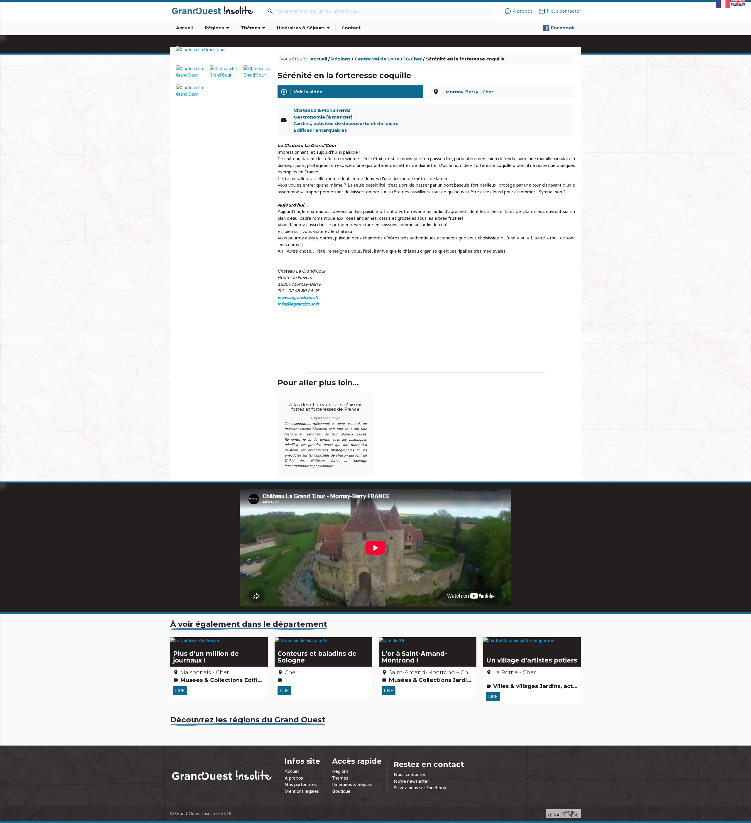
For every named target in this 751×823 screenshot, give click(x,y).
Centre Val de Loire (377, 59)
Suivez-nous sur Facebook (420, 787)
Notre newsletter (411, 781)
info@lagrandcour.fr (298, 304)
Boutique (341, 791)
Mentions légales (302, 791)
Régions (218, 27)
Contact (351, 28)
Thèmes (254, 27)
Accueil (184, 28)
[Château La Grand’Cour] (223, 56)
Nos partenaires (301, 784)
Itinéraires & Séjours (304, 27)
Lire (180, 690)
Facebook (563, 28)
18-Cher (413, 59)
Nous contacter (409, 774)
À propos (294, 778)
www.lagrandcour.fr (298, 297)
